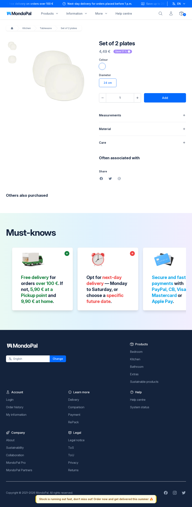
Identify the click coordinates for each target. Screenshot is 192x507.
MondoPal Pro (16, 462)
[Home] (12, 28)
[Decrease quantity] (102, 97)
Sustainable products (144, 382)
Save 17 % (121, 51)
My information (16, 415)
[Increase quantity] (137, 97)
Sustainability (15, 447)
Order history (14, 407)
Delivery (73, 400)
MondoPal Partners (19, 470)
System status (139, 407)
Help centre (138, 400)
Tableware (46, 28)
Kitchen (26, 28)
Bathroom (136, 367)
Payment (74, 415)
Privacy (73, 462)
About (10, 440)
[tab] (12, 46)
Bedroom (136, 352)
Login (10, 400)
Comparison (76, 407)
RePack (73, 422)
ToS (71, 447)
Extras (134, 374)
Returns (73, 470)
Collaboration (15, 455)
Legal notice (76, 440)
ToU (71, 455)
